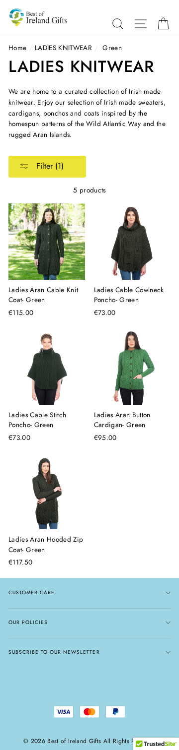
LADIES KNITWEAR (63, 48)
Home (17, 48)
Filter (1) (49, 166)
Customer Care (31, 592)
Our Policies (28, 622)
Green (112, 48)
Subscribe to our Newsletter (54, 652)
